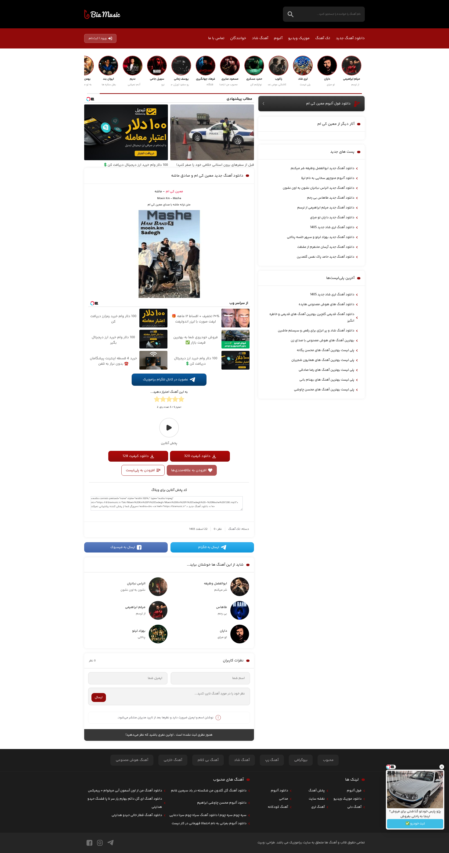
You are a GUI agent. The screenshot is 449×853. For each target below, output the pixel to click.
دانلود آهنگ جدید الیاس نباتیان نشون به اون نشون (318, 188)
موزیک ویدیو (299, 38)
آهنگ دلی (354, 807)
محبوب (328, 760)
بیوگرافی (301, 760)
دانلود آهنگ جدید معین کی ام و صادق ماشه (207, 176)
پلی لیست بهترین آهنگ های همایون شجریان (322, 360)
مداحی (283, 798)
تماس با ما (216, 38)
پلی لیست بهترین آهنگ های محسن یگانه (325, 350)
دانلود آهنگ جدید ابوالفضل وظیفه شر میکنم (322, 168)
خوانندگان (238, 38)
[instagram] (100, 843)
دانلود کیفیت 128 (136, 456)
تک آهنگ (322, 38)
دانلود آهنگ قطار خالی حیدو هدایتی (137, 815)
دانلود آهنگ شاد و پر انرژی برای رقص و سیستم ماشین (316, 330)
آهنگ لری (318, 807)
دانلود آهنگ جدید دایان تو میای (332, 217)
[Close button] (441, 766)
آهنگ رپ (272, 760)
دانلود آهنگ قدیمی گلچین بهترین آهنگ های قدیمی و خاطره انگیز (311, 317)
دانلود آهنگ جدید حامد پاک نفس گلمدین (325, 257)
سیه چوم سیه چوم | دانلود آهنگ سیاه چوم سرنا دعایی (207, 815)
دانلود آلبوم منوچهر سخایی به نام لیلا (327, 178)
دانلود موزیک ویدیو (347, 798)
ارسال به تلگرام (208, 547)
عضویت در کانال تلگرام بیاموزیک (165, 379)
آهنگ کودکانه (278, 807)
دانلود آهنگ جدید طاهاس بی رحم (330, 197)
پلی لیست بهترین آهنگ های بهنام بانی (326, 379)
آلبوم (278, 38)
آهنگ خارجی (173, 760)
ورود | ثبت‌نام (98, 38)
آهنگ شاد (260, 38)
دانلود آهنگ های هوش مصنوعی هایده (326, 304)
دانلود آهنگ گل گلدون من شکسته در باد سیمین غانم (208, 790)
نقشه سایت (317, 798)
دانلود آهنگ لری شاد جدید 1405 (332, 227)
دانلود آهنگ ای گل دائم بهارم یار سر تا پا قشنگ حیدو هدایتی (124, 803)
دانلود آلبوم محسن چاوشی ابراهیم (221, 802)
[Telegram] (110, 843)
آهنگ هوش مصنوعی (132, 760)
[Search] (290, 14)
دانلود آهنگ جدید (350, 38)
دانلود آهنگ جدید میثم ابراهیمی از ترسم (325, 207)
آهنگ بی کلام (208, 760)
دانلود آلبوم (279, 790)
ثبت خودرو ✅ (415, 823)
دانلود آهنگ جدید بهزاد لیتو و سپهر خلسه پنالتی (320, 237)
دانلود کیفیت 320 (197, 456)
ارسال (99, 697)
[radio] (181, 400)
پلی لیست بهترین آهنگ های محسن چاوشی (324, 389)
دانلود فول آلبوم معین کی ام (328, 103)
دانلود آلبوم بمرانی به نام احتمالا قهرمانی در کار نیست (209, 823)
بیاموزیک (102, 14)
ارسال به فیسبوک (122, 547)
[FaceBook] (89, 843)
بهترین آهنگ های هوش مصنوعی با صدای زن (322, 340)
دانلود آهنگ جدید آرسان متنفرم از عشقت (325, 247)
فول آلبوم (354, 790)
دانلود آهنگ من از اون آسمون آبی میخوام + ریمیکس (125, 790)
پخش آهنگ (316, 790)
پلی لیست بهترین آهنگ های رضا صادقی (326, 370)
